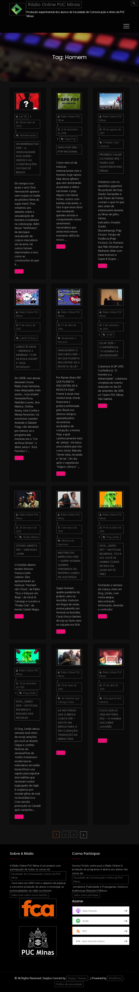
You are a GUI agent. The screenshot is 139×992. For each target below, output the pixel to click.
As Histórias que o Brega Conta (69, 700)
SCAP (110, 334)
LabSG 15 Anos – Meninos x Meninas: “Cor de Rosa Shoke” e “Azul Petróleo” (27, 357)
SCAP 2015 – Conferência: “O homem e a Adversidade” (109, 349)
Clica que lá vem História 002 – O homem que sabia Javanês (110, 718)
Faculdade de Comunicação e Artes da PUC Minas (36, 875)
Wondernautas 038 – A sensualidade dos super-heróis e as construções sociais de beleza (27, 158)
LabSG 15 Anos (28, 338)
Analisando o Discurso (67, 340)
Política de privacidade (69, 984)
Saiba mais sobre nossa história (29, 895)
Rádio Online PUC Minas (54, 5)
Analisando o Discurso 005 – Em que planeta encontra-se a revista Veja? (69, 358)
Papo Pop (70, 138)
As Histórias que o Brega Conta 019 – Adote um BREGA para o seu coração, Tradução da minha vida (68, 724)
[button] (134, 3)
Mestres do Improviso (66, 542)
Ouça (19, 271)
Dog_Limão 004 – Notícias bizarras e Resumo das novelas (27, 710)
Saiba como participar (86, 895)
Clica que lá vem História (110, 700)
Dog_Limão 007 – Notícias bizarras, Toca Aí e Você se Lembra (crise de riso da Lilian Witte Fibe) (111, 560)
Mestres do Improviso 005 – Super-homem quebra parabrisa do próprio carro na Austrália (69, 565)
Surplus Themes (77, 978)
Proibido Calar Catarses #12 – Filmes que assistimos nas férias (111, 163)
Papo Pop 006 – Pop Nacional (68, 149)
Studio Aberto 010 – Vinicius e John (26, 550)
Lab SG (23, 116)
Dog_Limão (113, 537)
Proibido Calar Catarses (109, 144)
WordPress (115, 978)
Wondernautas (28, 135)
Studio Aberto (30, 537)
